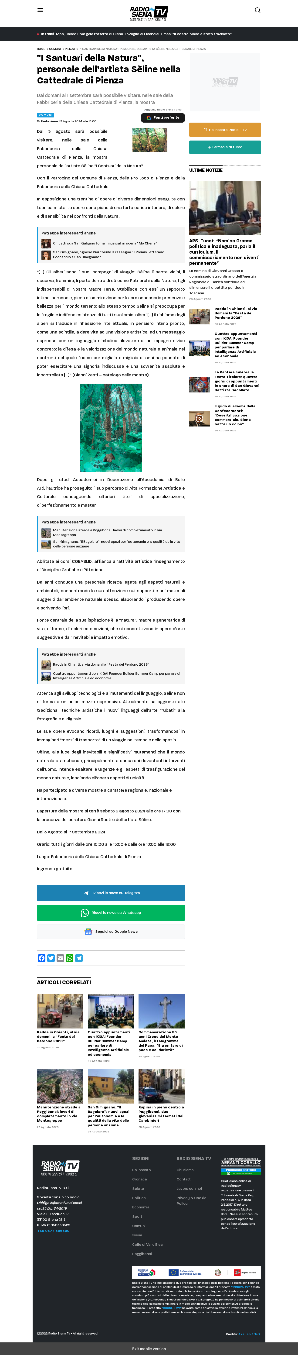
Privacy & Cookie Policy (191, 1201)
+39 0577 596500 (53, 1231)
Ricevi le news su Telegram (116, 893)
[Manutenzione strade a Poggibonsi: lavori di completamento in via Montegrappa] (60, 1086)
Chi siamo (185, 1170)
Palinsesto (141, 1170)
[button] (40, 13)
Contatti (184, 1179)
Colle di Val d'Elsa (147, 1245)
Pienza (70, 49)
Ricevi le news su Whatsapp (116, 913)
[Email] (60, 958)
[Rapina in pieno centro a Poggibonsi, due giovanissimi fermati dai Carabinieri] (162, 1086)
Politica (139, 1198)
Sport (137, 1217)
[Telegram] (79, 958)
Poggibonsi (142, 1254)
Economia (140, 1207)
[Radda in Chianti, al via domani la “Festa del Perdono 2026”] (60, 1011)
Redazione (49, 121)
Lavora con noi (189, 1189)
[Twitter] (51, 958)
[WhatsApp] (69, 958)
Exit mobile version (149, 1348)
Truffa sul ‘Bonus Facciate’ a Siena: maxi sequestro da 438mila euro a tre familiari (126, 34)
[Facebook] (41, 958)
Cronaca (139, 1179)
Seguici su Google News (116, 932)
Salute (138, 1189)
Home (41, 49)
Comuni (55, 49)
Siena (137, 1235)
